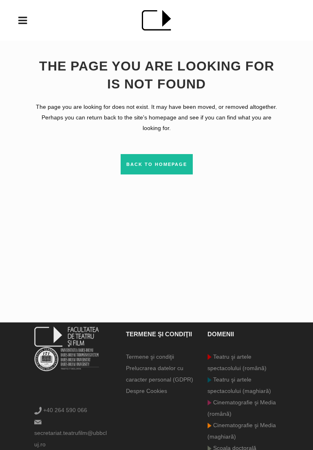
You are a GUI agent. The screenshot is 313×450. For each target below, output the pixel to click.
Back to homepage (156, 164)
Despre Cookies (146, 391)
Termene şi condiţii (150, 356)
